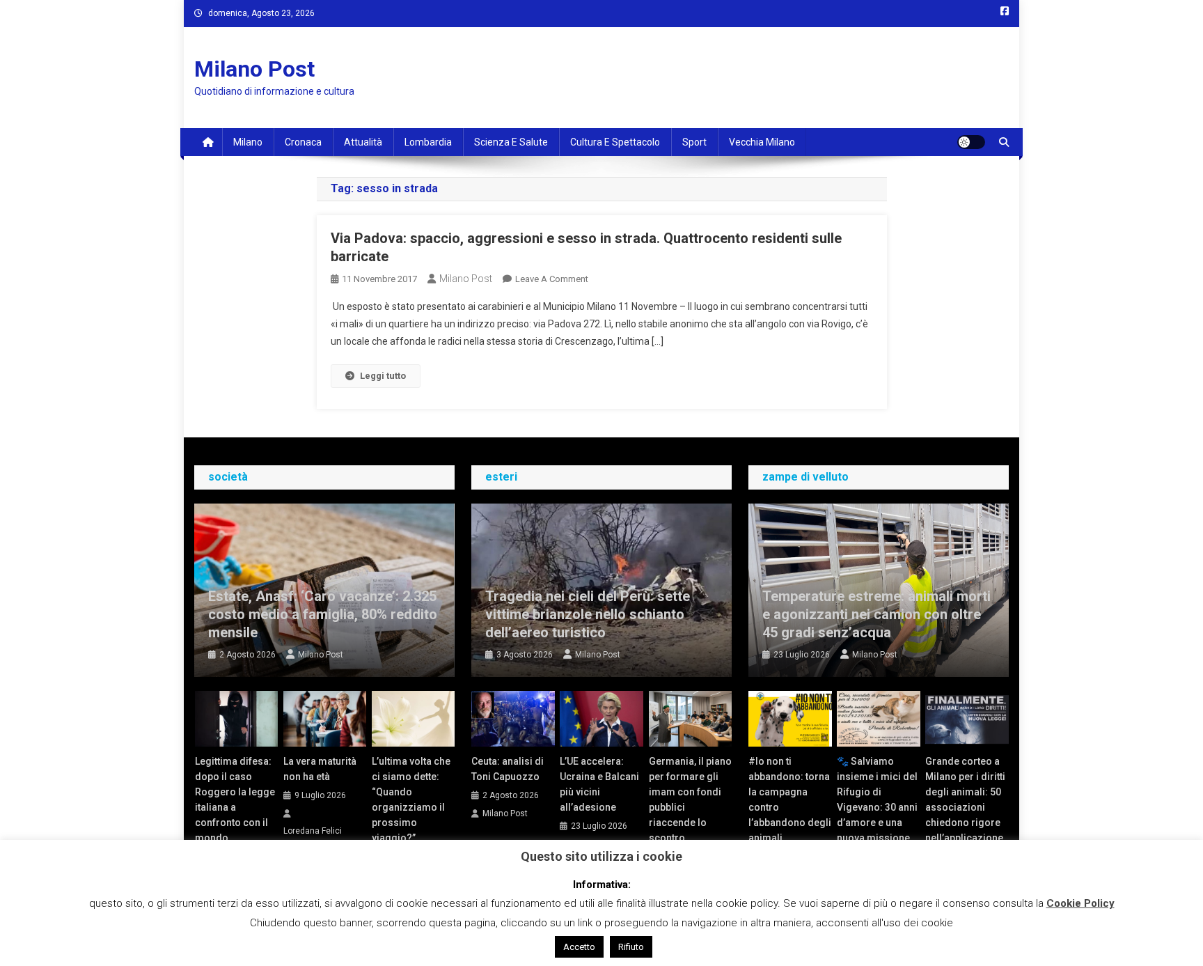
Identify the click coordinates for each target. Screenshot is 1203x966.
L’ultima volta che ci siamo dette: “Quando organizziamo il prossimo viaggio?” (411, 799)
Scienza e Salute (511, 142)
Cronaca (303, 142)
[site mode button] (971, 142)
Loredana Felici (312, 831)
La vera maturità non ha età (319, 769)
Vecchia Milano (762, 142)
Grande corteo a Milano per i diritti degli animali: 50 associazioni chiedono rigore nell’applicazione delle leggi (965, 807)
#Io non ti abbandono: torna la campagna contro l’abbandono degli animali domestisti (789, 807)
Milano (247, 142)
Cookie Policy (1080, 903)
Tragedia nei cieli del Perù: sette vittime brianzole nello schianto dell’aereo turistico (587, 614)
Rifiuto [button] (631, 947)
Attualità (363, 142)
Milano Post (254, 69)
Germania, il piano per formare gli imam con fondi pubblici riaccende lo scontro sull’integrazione (690, 807)
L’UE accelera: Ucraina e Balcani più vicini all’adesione (599, 784)
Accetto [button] (579, 947)
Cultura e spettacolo (615, 142)
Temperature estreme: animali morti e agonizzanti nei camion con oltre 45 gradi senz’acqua (876, 614)
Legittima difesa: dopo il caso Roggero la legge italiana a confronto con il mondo (235, 799)
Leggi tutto (383, 376)
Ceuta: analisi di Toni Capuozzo (507, 769)
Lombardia (428, 142)
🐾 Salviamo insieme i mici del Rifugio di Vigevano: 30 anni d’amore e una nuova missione (877, 799)
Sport (694, 142)
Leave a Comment (551, 279)
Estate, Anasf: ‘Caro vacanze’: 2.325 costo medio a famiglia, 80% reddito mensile (322, 614)
